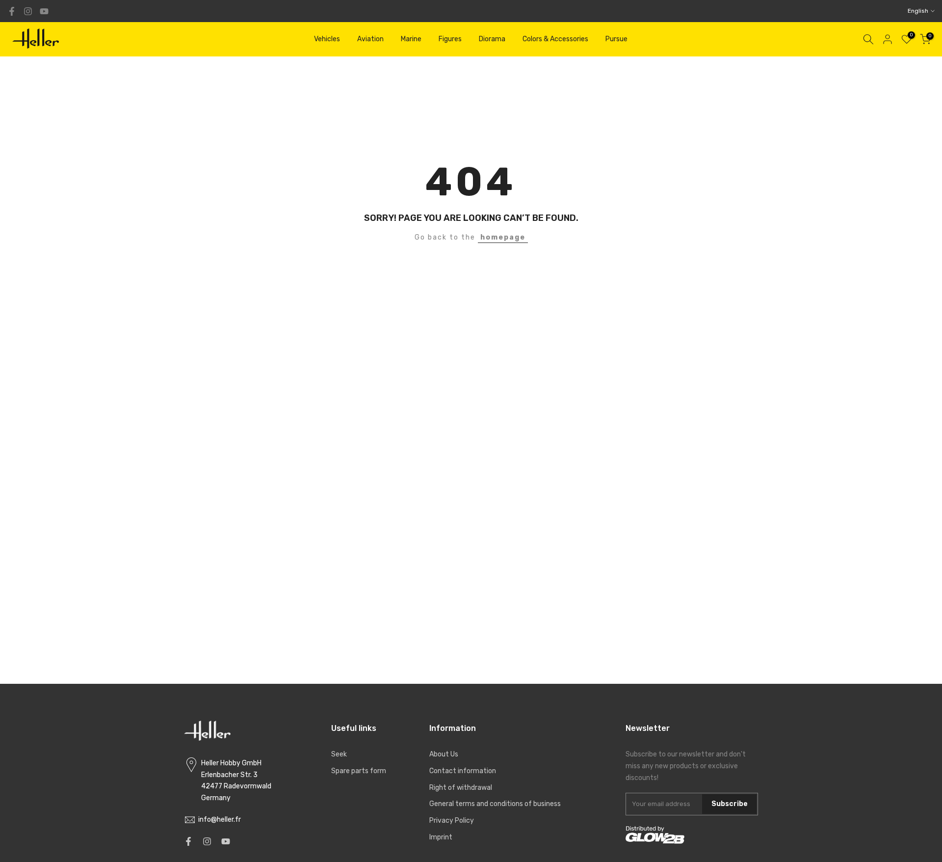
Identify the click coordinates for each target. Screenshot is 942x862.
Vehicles (327, 39)
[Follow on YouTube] (44, 11)
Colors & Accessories (555, 39)
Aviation (370, 39)
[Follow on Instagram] (28, 11)
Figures (450, 39)
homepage (502, 237)
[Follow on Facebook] (11, 11)
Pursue (616, 39)
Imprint (440, 837)
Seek (339, 754)
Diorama (492, 39)
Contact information (462, 771)
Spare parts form (358, 771)
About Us (443, 754)
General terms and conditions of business (495, 804)
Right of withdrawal (460, 787)
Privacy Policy (451, 820)
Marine (411, 39)
